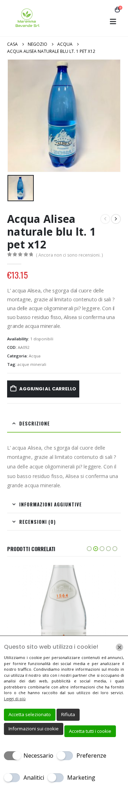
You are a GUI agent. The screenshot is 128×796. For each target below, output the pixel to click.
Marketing (81, 777)
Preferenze (91, 755)
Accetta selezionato (30, 714)
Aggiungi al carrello (47, 388)
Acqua (35, 355)
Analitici (33, 777)
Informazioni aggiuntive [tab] (50, 504)
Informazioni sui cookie (34, 728)
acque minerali (31, 364)
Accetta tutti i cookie (90, 731)
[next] (116, 219)
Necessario (38, 755)
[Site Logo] (26, 18)
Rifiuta (68, 714)
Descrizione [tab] (34, 423)
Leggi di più (15, 698)
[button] (113, 22)
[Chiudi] (119, 647)
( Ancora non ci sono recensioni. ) (69, 255)
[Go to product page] (64, 622)
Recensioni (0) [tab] (37, 521)
